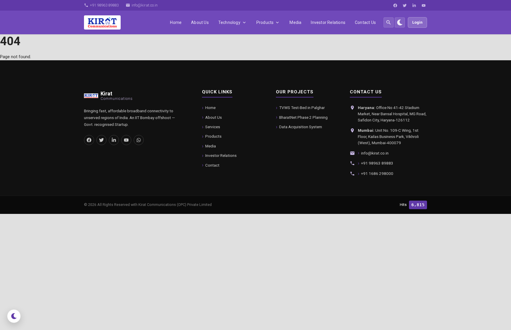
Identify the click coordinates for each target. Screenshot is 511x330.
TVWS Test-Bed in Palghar (302, 107)
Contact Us (365, 22)
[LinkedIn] (414, 5)
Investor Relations (328, 22)
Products (265, 22)
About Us (200, 22)
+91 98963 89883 (377, 163)
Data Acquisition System (300, 126)
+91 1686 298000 (377, 173)
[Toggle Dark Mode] (14, 316)
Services (212, 126)
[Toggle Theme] (400, 22)
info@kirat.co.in (375, 153)
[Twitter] (404, 5)
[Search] (389, 22)
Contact (212, 165)
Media (295, 22)
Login (417, 22)
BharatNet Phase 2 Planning (303, 117)
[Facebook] (395, 5)
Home (176, 22)
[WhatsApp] (139, 140)
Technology (229, 22)
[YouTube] (423, 5)
